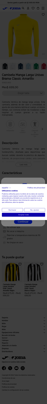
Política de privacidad (36, 188)
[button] (6, 187)
